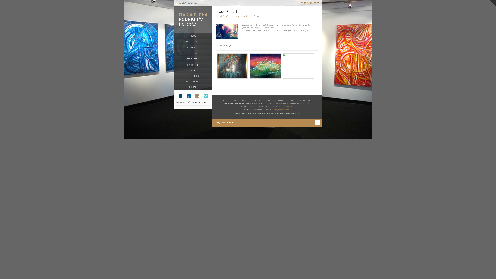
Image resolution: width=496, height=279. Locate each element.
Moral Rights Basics (285, 106)
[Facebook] (302, 3)
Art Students (247, 16)
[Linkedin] (311, 3)
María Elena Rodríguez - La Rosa (230, 16)
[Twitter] (318, 3)
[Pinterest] (308, 3)
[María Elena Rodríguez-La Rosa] (193, 19)
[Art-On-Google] (305, 3)
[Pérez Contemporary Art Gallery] (315, 3)
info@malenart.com (189, 3)
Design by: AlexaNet (224, 123)
